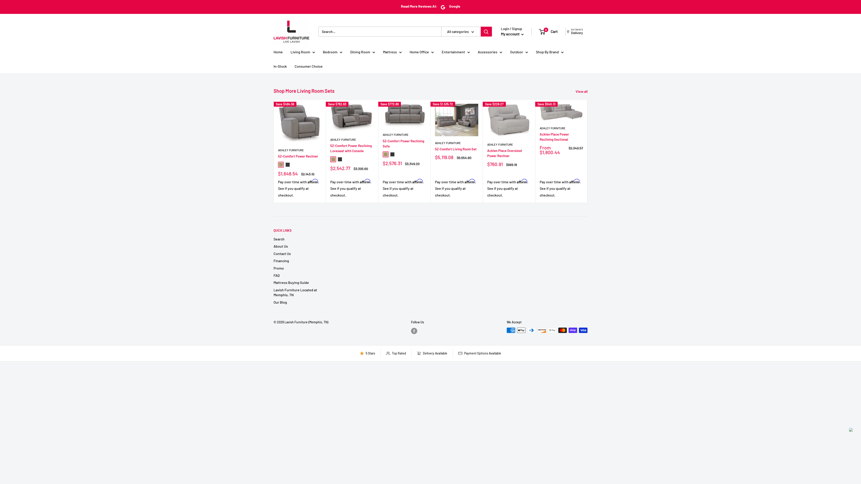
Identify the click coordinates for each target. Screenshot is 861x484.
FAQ (277, 275)
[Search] (486, 32)
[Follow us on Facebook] (414, 331)
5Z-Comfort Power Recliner (298, 156)
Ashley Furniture (291, 150)
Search (279, 239)
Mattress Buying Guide (291, 282)
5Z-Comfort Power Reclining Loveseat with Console (351, 148)
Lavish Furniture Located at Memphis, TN (295, 292)
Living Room (300, 52)
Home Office (419, 52)
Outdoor (516, 52)
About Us (281, 246)
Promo (279, 268)
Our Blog (280, 302)
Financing (281, 261)
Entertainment (453, 52)
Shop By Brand (547, 52)
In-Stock (280, 66)
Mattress (390, 52)
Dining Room (360, 52)
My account (510, 34)
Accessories (487, 52)
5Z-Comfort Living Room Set (456, 149)
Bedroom (330, 52)
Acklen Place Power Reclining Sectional (554, 136)
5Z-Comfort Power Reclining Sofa (403, 143)
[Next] (587, 151)
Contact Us (282, 253)
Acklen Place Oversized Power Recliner (504, 153)
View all (582, 91)
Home (278, 52)
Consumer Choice (309, 66)
